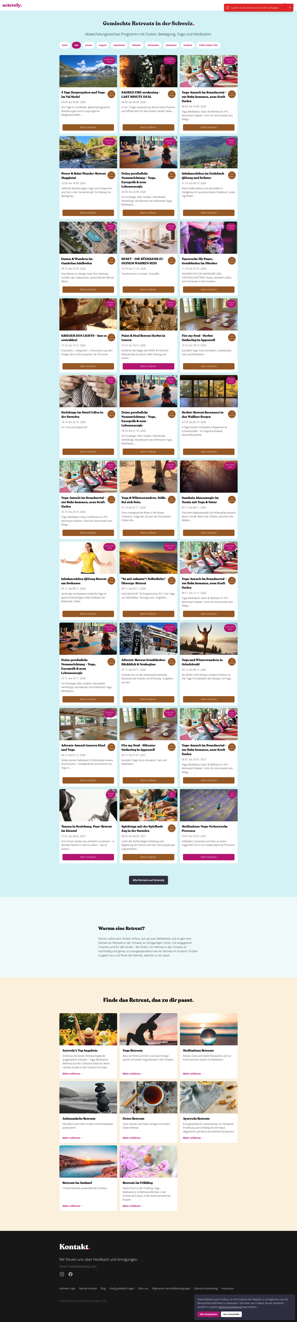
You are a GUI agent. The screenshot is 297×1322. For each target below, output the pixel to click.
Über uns (143, 1288)
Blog (103, 1288)
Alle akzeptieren (208, 1314)
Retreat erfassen (88, 1288)
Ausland (187, 45)
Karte (65, 45)
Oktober (136, 45)
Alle (76, 45)
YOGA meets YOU (208, 45)
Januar (88, 45)
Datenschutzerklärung (230, 1307)
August (103, 45)
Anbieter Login (67, 1288)
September (119, 45)
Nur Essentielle (231, 1314)
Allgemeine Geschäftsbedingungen (171, 1288)
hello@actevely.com (83, 1266)
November (153, 45)
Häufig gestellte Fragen (121, 1288)
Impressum (228, 1288)
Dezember (171, 45)
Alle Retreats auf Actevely (148, 880)
